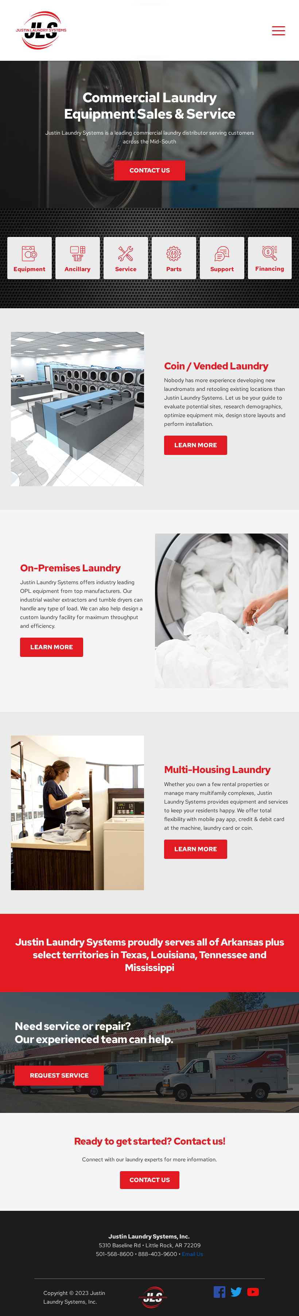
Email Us (192, 1254)
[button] (278, 30)
